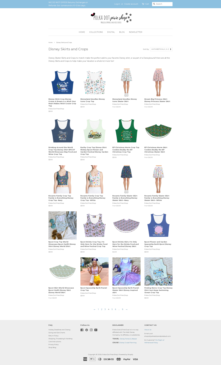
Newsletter (135, 32)
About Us (147, 330)
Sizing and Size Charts (56, 333)
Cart (147, 4)
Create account (131, 4)
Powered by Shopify (126, 354)
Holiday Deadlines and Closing (59, 330)
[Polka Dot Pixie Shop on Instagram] (91, 330)
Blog (122, 32)
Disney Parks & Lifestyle (128, 339)
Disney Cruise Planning (127, 343)
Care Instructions (54, 341)
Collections (96, 32)
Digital (111, 32)
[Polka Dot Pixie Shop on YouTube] (95, 330)
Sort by (146, 49)
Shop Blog (52, 347)
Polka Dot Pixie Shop (110, 354)
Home (82, 32)
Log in (117, 4)
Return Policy (53, 336)
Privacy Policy (53, 344)
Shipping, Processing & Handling (60, 339)
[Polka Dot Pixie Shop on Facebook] (81, 330)
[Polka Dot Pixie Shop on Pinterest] (86, 330)
